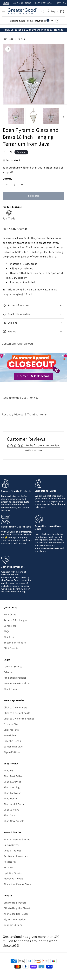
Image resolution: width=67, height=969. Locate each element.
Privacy (8, 672)
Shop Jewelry (11, 809)
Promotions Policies (15, 677)
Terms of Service (13, 666)
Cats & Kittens (11, 844)
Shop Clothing (12, 787)
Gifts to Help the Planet (17, 908)
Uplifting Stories (13, 873)
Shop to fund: (28, 20)
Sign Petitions (43, 3)
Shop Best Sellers (13, 776)
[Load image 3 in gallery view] (51, 116)
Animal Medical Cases (16, 913)
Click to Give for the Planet (19, 718)
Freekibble (10, 735)
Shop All (8, 770)
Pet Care (8, 867)
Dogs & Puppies (12, 850)
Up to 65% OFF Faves (33, 376)
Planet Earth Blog (13, 878)
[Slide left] (3, 116)
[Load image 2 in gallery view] (33, 116)
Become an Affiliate (15, 642)
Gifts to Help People (15, 902)
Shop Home (10, 798)
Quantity (7, 178)
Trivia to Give (11, 724)
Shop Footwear (12, 793)
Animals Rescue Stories (17, 839)
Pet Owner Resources (16, 856)
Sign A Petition (12, 752)
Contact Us (10, 625)
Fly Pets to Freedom (15, 919)
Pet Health (10, 861)
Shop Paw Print (12, 781)
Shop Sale (9, 815)
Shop (6, 3)
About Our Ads (12, 689)
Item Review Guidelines (17, 683)
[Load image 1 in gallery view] (16, 116)
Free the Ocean (12, 740)
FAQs (6, 631)
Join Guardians (22, 3)
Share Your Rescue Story (17, 884)
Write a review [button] (33, 450)
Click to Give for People (17, 712)
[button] (42, 11)
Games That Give (13, 746)
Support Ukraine (13, 924)
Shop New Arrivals (14, 820)
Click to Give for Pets (15, 707)
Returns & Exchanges (15, 620)
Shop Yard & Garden (15, 804)
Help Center (10, 614)
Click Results (11, 648)
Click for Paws (11, 729)
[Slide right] (63, 116)
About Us (8, 636)
